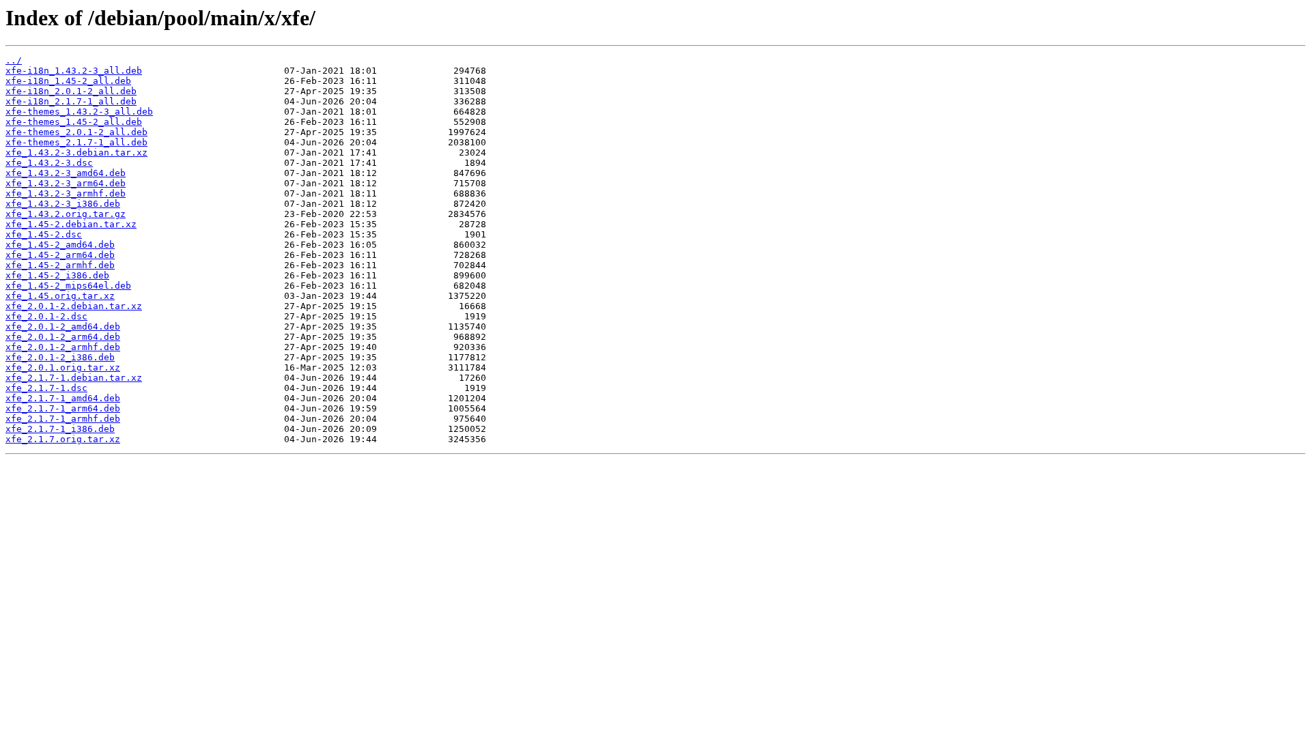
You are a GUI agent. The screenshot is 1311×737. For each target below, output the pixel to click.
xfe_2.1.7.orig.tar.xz (62, 439)
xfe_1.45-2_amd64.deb (60, 245)
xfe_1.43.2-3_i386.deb (62, 204)
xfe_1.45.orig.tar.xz (60, 296)
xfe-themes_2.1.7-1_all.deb (76, 142)
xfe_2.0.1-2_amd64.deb (62, 326)
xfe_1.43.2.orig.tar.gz (65, 214)
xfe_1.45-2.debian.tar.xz (71, 224)
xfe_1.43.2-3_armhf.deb (65, 193)
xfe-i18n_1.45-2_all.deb (68, 81)
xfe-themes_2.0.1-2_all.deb (76, 132)
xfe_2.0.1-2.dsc (46, 316)
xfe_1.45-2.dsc (43, 234)
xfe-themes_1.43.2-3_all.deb (79, 111)
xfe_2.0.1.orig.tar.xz (62, 367)
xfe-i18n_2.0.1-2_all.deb (71, 91)
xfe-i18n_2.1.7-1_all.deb (71, 101)
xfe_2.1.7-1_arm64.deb (62, 408)
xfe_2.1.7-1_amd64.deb (62, 398)
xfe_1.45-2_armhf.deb (60, 265)
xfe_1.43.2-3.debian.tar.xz (76, 152)
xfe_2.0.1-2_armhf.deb (62, 347)
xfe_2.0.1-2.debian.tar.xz (73, 306)
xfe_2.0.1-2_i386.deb (60, 357)
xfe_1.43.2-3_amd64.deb (65, 173)
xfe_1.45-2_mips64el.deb (68, 285)
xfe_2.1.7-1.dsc (46, 388)
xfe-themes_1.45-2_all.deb (73, 122)
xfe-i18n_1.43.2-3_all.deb (73, 71)
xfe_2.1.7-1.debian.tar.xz (73, 378)
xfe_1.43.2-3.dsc (49, 163)
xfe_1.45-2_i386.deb (57, 275)
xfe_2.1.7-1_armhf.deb (62, 419)
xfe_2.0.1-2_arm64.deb (62, 337)
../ (13, 60)
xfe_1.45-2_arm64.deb (60, 255)
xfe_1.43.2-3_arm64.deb (65, 183)
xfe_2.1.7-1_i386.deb (60, 429)
